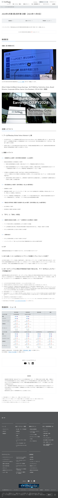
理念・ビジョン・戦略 (20, 426)
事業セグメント (32, 426)
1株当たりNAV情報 (12, 352)
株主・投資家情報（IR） (48, 426)
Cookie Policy (33, 493)
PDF (15, 320)
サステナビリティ (6, 454)
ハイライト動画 (21, 81)
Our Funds (35, 1)
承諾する (49, 494)
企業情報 (31, 454)
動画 (15, 316)
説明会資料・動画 (27, 350)
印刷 (4, 417)
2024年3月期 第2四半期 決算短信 (20, 300)
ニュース (4, 426)
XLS (15, 329)
